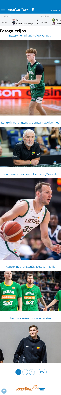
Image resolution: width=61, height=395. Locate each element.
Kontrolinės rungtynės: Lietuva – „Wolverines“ (30, 122)
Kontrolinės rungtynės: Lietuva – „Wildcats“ (30, 174)
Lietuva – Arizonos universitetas (30, 318)
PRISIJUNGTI (55, 10)
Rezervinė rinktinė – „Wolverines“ (30, 35)
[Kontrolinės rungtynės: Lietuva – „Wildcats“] (30, 219)
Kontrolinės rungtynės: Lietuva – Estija (30, 267)
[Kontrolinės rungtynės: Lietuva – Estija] (30, 291)
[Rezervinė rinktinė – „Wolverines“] (30, 77)
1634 (42, 372)
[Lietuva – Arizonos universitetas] (30, 342)
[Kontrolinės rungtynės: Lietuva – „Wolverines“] (30, 147)
